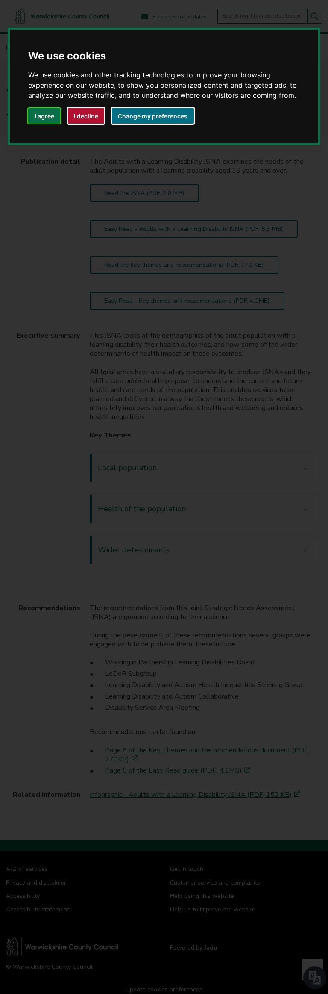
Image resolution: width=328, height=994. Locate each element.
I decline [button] (86, 116)
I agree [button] (44, 116)
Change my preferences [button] (152, 116)
